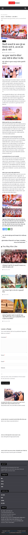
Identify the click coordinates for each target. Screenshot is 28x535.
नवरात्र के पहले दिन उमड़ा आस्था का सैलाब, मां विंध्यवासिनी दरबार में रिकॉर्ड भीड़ (14, 450)
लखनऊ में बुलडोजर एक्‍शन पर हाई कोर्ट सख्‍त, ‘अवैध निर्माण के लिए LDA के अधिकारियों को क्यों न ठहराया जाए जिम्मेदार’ (13, 316)
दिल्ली (2, 497)
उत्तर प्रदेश (4, 41)
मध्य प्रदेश (2, 503)
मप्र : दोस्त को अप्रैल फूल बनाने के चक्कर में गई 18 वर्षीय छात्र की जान (14, 236)
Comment (4, 337)
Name (3, 355)
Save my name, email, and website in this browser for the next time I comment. (13, 377)
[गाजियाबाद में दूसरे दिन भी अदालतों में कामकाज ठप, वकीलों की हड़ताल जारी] (14, 250)
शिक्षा (2, 478)
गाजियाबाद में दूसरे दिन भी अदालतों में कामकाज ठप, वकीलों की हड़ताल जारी (14, 266)
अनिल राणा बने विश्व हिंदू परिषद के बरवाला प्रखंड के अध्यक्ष (10, 435)
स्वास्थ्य (2, 481)
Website (3, 368)
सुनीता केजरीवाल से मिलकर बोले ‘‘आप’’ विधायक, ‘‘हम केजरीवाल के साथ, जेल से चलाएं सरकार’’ (13, 241)
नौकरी (2, 486)
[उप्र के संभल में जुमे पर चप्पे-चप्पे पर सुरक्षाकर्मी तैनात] (14, 275)
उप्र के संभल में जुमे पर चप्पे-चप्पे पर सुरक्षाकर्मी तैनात (13, 291)
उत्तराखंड (2, 500)
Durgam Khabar (12, 52)
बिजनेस (2, 484)
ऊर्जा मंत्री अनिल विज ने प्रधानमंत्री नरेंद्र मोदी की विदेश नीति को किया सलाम (13, 419)
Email (3, 361)
